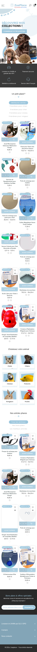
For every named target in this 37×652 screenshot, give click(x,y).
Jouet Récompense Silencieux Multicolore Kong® (9, 145)
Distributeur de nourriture (27, 290)
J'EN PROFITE (9, 27)
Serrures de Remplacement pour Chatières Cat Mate (9, 181)
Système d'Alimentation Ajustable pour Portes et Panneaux (27, 576)
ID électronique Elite (9, 574)
